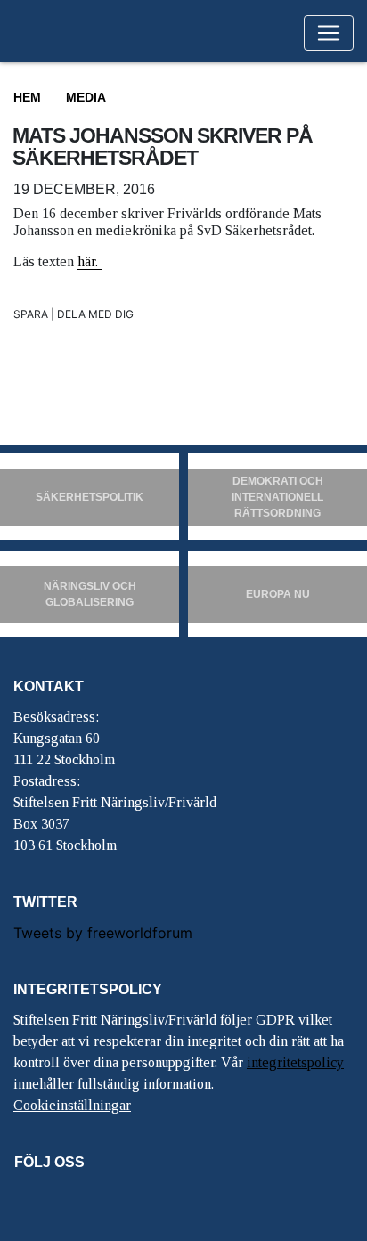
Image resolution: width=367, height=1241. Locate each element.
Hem (27, 97)
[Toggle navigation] (329, 33)
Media (86, 97)
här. (89, 261)
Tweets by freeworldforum (102, 933)
